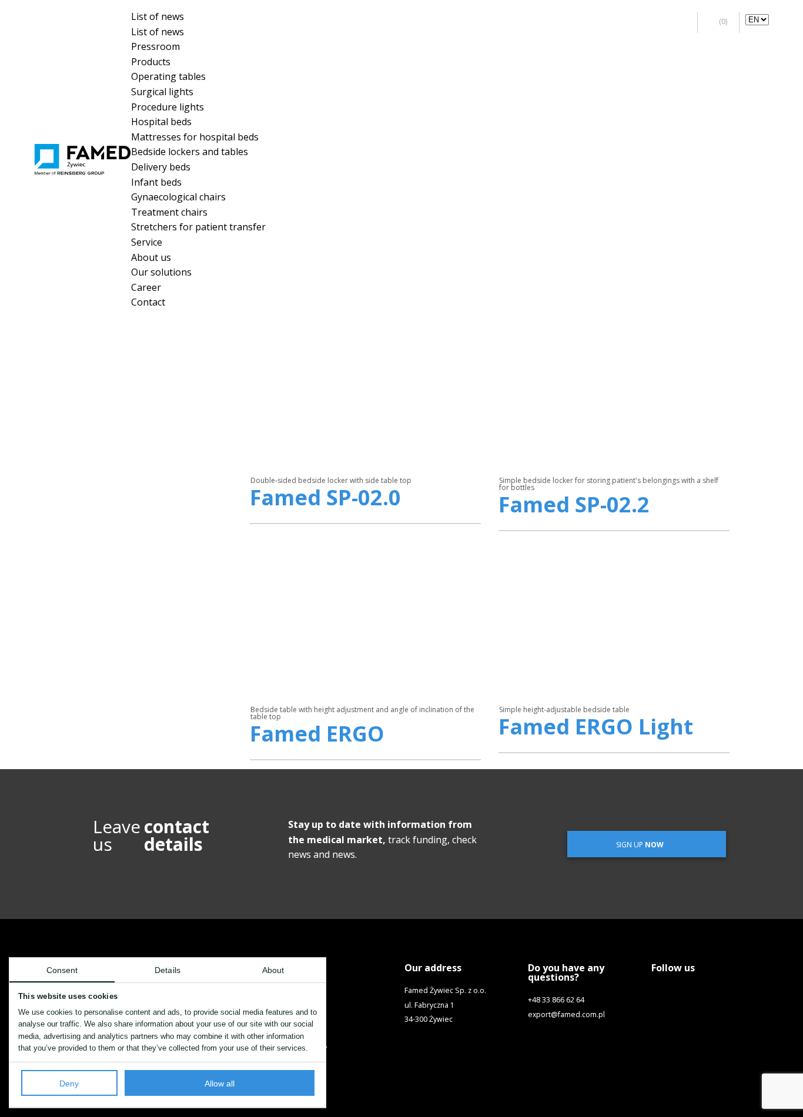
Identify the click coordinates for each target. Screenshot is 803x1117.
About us (151, 257)
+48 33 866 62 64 (556, 1000)
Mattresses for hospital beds (195, 136)
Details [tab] (167, 970)
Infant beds (156, 182)
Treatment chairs (169, 212)
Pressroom (155, 46)
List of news (157, 16)
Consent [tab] (62, 970)
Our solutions (161, 272)
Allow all (220, 1083)
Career (146, 287)
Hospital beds (161, 121)
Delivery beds (160, 166)
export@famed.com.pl (566, 1014)
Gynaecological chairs (178, 196)
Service (146, 242)
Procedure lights (167, 106)
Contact (148, 302)
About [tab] (273, 970)
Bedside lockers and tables (189, 151)
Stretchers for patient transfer (198, 226)
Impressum (300, 1062)
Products (150, 61)
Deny (69, 1083)
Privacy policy (304, 1048)
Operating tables (168, 76)
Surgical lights (162, 91)
